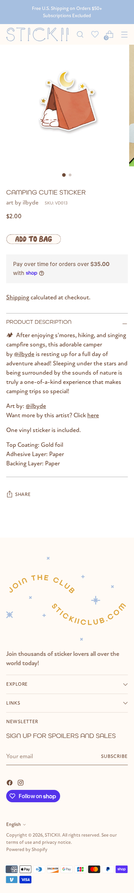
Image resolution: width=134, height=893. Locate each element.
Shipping (17, 297)
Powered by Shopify (26, 849)
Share (23, 494)
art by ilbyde (22, 202)
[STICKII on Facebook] (10, 782)
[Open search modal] (80, 34)
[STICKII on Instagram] (21, 782)
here (93, 415)
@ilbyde (24, 354)
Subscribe (114, 756)
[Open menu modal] (124, 34)
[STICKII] (39, 34)
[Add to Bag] (33, 239)
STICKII (52, 835)
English (13, 824)
